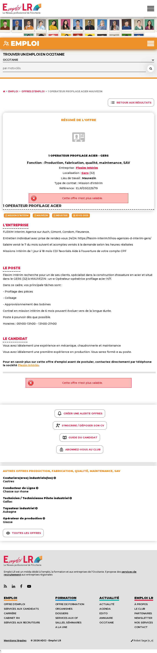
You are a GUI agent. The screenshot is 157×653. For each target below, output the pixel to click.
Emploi (13, 91)
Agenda (104, 608)
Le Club (139, 608)
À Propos (141, 604)
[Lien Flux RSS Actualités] (5, 586)
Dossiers (61, 613)
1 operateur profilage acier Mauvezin (75, 91)
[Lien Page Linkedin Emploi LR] (13, 586)
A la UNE (61, 627)
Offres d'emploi (33, 91)
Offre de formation (69, 604)
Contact (141, 627)
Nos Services (143, 622)
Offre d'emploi (14, 604)
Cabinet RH (12, 617)
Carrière (10, 613)
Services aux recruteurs (22, 622)
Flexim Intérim (28, 365)
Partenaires (143, 613)
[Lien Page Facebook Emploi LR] (21, 586)
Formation (65, 598)
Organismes (64, 608)
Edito (103, 613)
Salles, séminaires (68, 622)
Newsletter (143, 617)
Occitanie (106, 622)
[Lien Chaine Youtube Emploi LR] (29, 586)
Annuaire (106, 617)
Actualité (109, 598)
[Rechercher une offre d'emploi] (150, 68)
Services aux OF (66, 617)
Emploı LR (143, 598)
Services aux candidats (21, 608)
